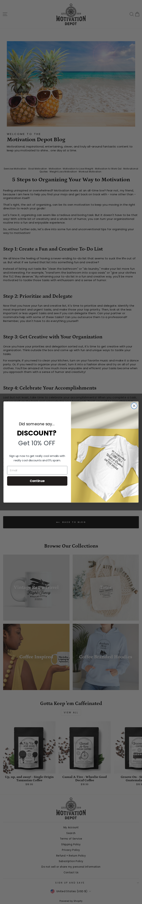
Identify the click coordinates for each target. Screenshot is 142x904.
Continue (37, 481)
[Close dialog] (134, 406)
